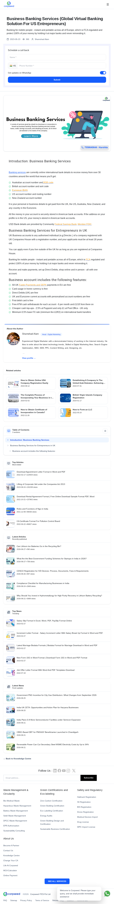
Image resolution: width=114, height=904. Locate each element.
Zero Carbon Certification (51, 801)
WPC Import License (86, 827)
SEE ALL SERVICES (57, 881)
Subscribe (88, 778)
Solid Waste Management (14, 816)
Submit (57, 80)
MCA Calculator (10, 870)
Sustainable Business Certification (55, 829)
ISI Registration (84, 802)
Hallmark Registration (86, 797)
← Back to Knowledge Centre (17, 758)
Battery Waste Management (15, 811)
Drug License (83, 822)
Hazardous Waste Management (17, 806)
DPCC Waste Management (15, 821)
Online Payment (10, 875)
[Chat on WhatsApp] (107, 893)
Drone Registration (85, 812)
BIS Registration (84, 807)
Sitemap (13, 900)
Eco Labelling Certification (51, 811)
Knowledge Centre (11, 855)
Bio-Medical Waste (11, 801)
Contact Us (8, 850)
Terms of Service (42, 900)
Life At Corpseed (10, 865)
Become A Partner (11, 845)
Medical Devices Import (87, 817)
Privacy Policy (26, 900)
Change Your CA (10, 860)
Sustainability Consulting (14, 831)
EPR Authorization (11, 826)
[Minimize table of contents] (105, 430)
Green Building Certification (52, 806)
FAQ (5, 900)
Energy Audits (46, 816)
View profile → (29, 358)
